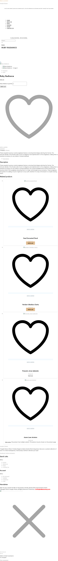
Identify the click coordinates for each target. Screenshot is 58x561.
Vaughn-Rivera (18, 38)
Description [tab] (6, 159)
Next (4, 72)
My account (6, 476)
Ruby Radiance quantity (6, 83)
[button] (0, 62)
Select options (8, 442)
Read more (30, 375)
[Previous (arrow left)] (0, 553)
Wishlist (5, 478)
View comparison (4, 560)
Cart (4, 481)
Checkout (5, 479)
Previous (5, 70)
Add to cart (3, 86)
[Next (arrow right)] (2, 553)
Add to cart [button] (30, 243)
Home (4, 462)
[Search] (2, 42)
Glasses (8, 150)
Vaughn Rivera (4, 3)
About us (5, 464)
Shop (4, 465)
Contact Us (10, 28)
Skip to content (4, 1)
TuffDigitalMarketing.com (42, 489)
